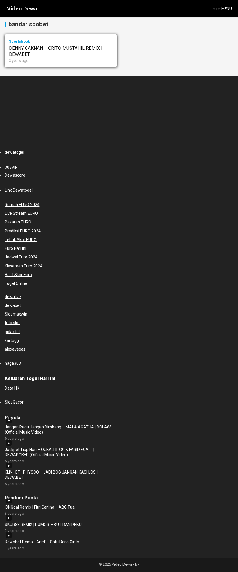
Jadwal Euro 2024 (21, 257)
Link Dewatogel (19, 190)
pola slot (12, 331)
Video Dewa (22, 8)
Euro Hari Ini (15, 248)
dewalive (13, 296)
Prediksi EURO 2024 (23, 231)
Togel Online (16, 283)
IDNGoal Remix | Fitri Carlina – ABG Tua (40, 507)
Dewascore (15, 175)
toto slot (12, 322)
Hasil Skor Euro (18, 274)
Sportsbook (19, 41)
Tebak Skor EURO (21, 239)
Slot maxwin (16, 314)
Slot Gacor (14, 402)
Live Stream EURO (21, 213)
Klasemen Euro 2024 (23, 266)
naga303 (13, 363)
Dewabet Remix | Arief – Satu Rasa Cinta (42, 542)
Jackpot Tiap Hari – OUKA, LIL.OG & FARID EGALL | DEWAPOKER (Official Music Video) (49, 452)
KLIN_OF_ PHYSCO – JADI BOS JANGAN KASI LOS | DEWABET (51, 475)
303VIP (11, 167)
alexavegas (15, 349)
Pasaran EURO (18, 222)
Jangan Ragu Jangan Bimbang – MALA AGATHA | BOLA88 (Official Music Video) (58, 429)
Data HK (12, 388)
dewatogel (14, 152)
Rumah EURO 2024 (22, 204)
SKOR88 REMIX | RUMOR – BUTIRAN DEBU (43, 524)
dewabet (13, 305)
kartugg (12, 340)
